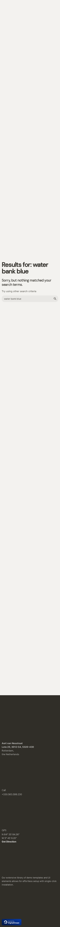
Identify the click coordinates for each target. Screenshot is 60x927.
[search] (55, 298)
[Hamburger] (6, 56)
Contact (50, 55)
